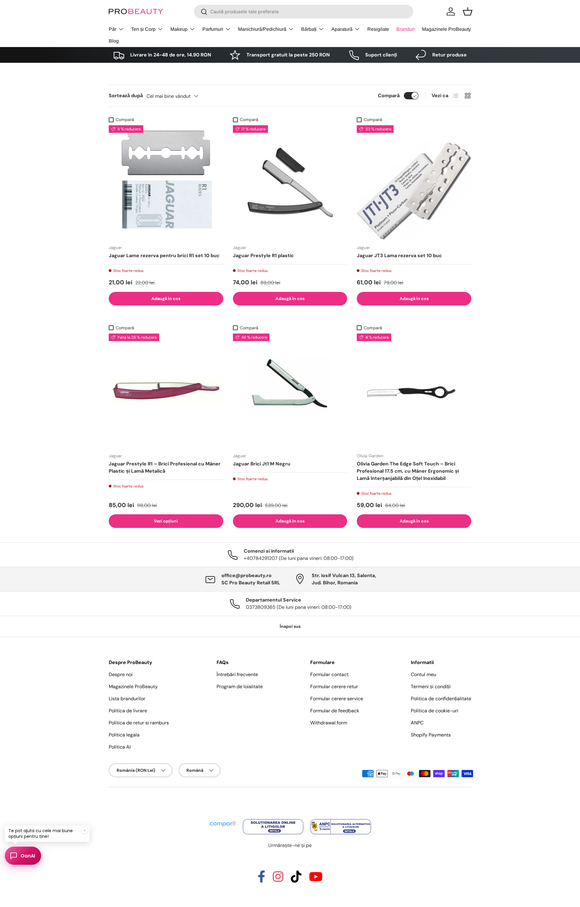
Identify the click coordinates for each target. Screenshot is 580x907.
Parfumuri (212, 29)
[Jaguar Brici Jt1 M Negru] (290, 391)
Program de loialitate (240, 686)
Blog (114, 40)
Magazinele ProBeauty (446, 29)
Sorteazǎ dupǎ (126, 95)
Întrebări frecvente (237, 674)
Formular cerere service (336, 698)
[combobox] (303, 11)
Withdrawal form (328, 723)
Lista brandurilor (127, 698)
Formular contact (329, 674)
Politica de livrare (128, 710)
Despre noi (121, 674)
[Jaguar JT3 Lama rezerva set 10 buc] (414, 182)
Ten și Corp (143, 29)
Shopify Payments (431, 735)
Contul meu (423, 674)
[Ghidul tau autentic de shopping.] (223, 819)
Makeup (179, 29)
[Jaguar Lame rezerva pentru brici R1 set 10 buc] (166, 182)
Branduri (405, 29)
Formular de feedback (334, 710)
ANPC (417, 723)
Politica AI (120, 747)
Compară (389, 95)
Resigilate (378, 29)
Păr (112, 29)
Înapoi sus (290, 626)
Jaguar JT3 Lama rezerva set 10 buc (399, 255)
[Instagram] (278, 879)
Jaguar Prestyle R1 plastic (263, 255)
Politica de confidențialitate (441, 698)
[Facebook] (261, 879)
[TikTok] (296, 879)
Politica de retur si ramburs (139, 723)
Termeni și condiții (431, 686)
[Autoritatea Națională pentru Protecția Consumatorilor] (341, 819)
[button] (467, 11)
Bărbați (309, 29)
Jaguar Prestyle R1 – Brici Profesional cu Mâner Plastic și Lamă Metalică (165, 467)
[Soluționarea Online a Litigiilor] (274, 819)
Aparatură (342, 29)
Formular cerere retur (334, 686)
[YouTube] (316, 879)
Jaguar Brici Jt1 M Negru (261, 464)
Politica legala (124, 735)
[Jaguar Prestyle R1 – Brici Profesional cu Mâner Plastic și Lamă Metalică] (166, 391)
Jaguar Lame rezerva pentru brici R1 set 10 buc (164, 255)
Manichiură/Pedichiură (262, 29)
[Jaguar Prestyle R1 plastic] (290, 182)
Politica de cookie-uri (434, 710)
